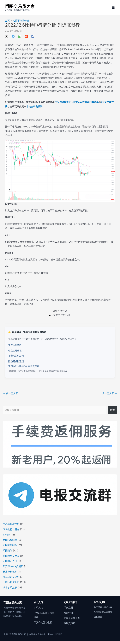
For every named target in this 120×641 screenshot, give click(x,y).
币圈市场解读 (10, 539)
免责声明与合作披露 (103, 612)
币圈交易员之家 (20, 6)
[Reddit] (26, 36)
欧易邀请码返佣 (16, 361)
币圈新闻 (7, 550)
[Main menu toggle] (113, 7)
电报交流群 (69, 623)
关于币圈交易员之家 (103, 607)
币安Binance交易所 (13, 566)
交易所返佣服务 (72, 618)
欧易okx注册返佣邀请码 (86, 102)
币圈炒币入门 (10, 561)
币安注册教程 (15, 345)
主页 (7, 20)
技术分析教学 (10, 571)
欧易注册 (68, 612)
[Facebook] (32, 36)
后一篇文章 (109, 393)
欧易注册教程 (15, 350)
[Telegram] (13, 36)
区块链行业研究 (11, 529)
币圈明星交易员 (11, 555)
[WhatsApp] (19, 36)
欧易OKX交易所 (11, 576)
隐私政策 (98, 616)
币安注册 (68, 607)
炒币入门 (38, 607)
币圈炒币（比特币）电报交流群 (23, 366)
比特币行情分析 (21, 20)
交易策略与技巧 (11, 524)
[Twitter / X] (6, 36)
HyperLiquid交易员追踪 (44, 615)
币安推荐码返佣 (16, 355)
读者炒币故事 (10, 587)
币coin (6, 534)
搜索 (112, 410)
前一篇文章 (10, 393)
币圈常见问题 (10, 545)
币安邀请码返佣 (63, 102)
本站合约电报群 (34, 106)
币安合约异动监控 (43, 622)
